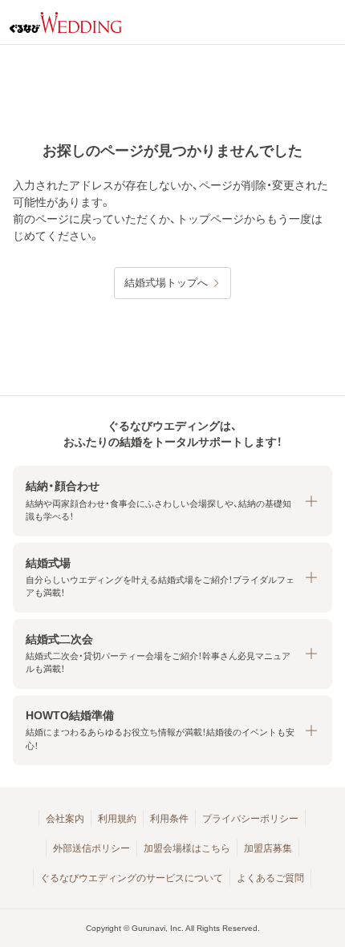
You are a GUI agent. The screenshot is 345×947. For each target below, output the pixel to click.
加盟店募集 (268, 848)
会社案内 (65, 818)
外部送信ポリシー (91, 848)
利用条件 (169, 818)
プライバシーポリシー (250, 818)
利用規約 (117, 818)
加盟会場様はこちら (187, 848)
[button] (172, 501)
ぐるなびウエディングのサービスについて (131, 878)
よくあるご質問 (270, 878)
